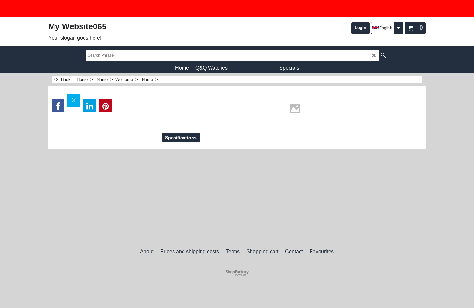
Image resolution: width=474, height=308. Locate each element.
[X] (73, 100)
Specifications (181, 137)
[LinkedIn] (89, 105)
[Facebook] (58, 105)
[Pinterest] (105, 105)
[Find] (383, 55)
